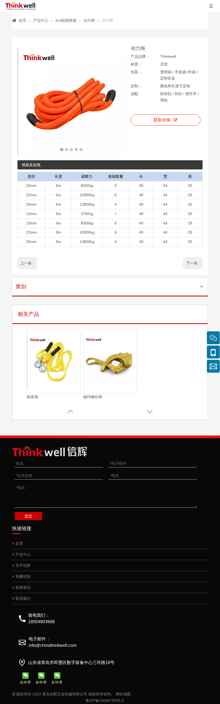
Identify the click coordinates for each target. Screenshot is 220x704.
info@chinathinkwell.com (52, 645)
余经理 (41, 682)
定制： (136, 86)
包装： (136, 72)
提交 (28, 516)
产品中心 (22, 554)
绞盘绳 (32, 397)
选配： (136, 94)
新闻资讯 (22, 587)
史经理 (57, 682)
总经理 (25, 682)
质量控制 (22, 576)
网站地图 (123, 694)
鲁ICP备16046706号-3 (105, 700)
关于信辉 (22, 565)
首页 (18, 543)
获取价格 (162, 120)
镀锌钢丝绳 (92, 397)
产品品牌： (140, 56)
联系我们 (22, 598)
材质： (136, 64)
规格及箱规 (31, 165)
